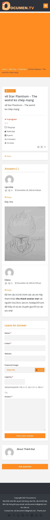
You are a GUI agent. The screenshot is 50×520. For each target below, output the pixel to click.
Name (8, 333)
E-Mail (8, 343)
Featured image (11, 365)
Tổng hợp (22, 69)
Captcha (9, 377)
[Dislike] (41, 147)
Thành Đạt (11, 131)
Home (4, 69)
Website (8, 353)
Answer (8, 396)
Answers (11, 139)
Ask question (25, 466)
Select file (11, 370)
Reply (9, 197)
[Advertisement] (25, 38)
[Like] (38, 147)
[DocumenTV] (18, 5)
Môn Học (12, 69)
